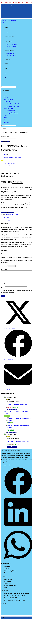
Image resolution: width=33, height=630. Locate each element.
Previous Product (10, 163)
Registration (11, 110)
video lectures (8, 99)
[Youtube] (4, 613)
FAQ (5, 120)
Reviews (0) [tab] (7, 220)
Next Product (7, 166)
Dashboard (7, 568)
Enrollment (7, 101)
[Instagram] (4, 610)
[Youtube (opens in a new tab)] (4, 17)
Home (6, 95)
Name (3, 284)
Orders (6, 573)
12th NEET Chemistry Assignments (17, 404)
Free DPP (7, 115)
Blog (5, 117)
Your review (4, 269)
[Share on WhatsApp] (18, 560)
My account (7, 566)
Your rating (4, 266)
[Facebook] (4, 607)
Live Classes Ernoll (13, 104)
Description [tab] (7, 218)
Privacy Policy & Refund (10, 571)
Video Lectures (8, 579)
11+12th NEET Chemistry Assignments (18, 441)
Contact (6, 122)
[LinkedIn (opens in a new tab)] (4, 14)
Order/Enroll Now (5, 141)
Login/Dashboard (12, 113)
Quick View (7, 416)
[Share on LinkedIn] (18, 527)
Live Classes (7, 581)
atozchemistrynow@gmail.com (16, 600)
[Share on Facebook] (18, 494)
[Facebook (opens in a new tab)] (4, 8)
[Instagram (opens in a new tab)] (4, 11)
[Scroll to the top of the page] (1, 619)
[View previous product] (4, 163)
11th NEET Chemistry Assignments (12, 157)
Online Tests (7, 583)
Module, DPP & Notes (13, 106)
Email (3, 287)
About (6, 97)
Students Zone (8, 108)
